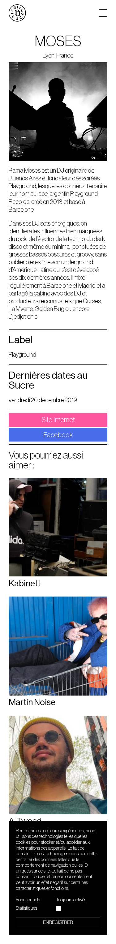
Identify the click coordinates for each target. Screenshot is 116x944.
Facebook (58, 434)
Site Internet (58, 419)
